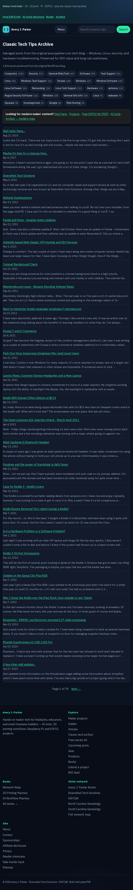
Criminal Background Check (20, 264)
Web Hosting (75, 102)
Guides (72, 724)
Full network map (79, 814)
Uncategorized (34, 102)
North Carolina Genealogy (84, 803)
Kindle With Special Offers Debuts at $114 (29, 398)
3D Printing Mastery (15, 793)
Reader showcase (14, 856)
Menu (61, 29)
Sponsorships (11, 840)
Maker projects (77, 718)
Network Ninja (12, 787)
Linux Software (16, 88)
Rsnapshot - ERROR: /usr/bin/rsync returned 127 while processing (44, 620)
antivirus (115, 88)
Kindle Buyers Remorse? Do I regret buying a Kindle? (36, 509)
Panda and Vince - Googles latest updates (29, 220)
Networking (41, 88)
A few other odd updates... (19, 664)
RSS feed (73, 772)
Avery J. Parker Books (82, 787)
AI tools (116, 114)
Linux (10, 80)
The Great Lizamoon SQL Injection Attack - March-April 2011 (41, 420)
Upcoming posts (78, 745)
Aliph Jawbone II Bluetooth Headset (26, 442)
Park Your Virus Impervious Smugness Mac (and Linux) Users (41, 353)
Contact (8, 835)
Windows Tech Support (36, 80)
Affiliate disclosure (14, 845)
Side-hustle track (13, 862)
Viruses (63, 80)
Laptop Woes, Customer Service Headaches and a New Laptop (42, 375)
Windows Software (109, 80)
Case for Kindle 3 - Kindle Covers (23, 486)
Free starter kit (77, 740)
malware (115, 95)
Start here (60, 114)
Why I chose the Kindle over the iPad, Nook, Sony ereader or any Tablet (47, 598)
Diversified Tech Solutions (19, 175)
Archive (60, 16)
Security (36, 73)
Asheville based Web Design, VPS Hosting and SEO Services (40, 242)
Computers (14, 73)
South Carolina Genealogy (84, 809)
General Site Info (76, 95)
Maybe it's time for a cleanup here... (25, 153)
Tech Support (111, 73)
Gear (71, 751)
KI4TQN (73, 798)
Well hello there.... (14, 131)
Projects (74, 114)
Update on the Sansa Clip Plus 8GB (25, 575)
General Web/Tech (61, 73)
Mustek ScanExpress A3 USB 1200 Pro (27, 642)
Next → (76, 689)
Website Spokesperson (17, 197)
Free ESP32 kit (12, 16)
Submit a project (78, 767)
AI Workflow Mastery (16, 798)
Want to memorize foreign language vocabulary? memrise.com (42, 309)
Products (73, 756)
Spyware (11, 102)
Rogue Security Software (21, 95)
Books (50, 16)
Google (55, 102)
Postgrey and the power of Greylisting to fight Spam (35, 464)
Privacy (7, 851)
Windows (83, 80)
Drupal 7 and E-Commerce (20, 331)
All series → (10, 803)
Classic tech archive (80, 734)
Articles (73, 729)
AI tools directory (33, 16)
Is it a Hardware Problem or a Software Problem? (34, 531)
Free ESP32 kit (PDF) (95, 114)
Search (123, 29)
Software (87, 73)
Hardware (95, 88)
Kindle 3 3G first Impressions (21, 553)
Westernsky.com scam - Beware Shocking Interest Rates (38, 286)
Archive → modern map (20, 118)
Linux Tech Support (69, 88)
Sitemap (8, 867)
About (6, 829)
